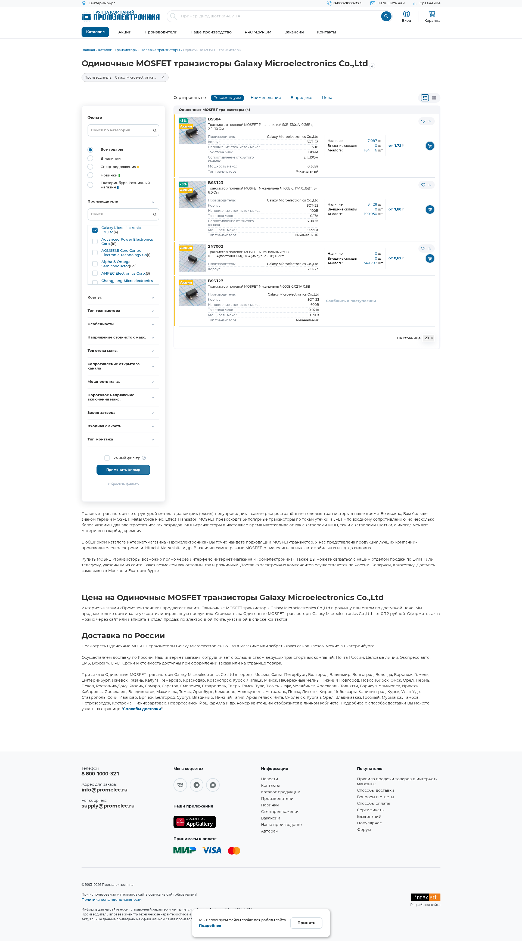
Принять (306, 923)
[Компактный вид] (425, 97)
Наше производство (281, 825)
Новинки (270, 805)
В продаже (301, 98)
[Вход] (406, 14)
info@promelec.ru (105, 790)
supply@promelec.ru (108, 806)
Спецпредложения (280, 812)
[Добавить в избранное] (423, 121)
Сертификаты (370, 810)
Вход (406, 20)
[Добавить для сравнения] (430, 121)
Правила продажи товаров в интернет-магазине (397, 781)
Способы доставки (142, 709)
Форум (364, 830)
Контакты (270, 786)
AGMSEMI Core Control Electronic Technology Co (124, 252)
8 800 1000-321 (100, 774)
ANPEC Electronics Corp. (123, 273)
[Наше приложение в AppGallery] (215, 822)
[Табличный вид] (434, 98)
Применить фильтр (123, 469)
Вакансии (270, 818)
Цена (327, 98)
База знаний (369, 817)
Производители (277, 799)
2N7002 (215, 247)
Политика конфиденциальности (112, 899)
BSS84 (214, 119)
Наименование (266, 98)
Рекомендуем (227, 98)
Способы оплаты (373, 804)
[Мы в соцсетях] (180, 785)
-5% (183, 121)
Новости (269, 779)
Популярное (369, 823)
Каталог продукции (280, 792)
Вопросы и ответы (375, 797)
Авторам (269, 831)
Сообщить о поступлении (351, 301)
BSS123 (215, 183)
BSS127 (215, 281)
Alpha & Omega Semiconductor (115, 263)
